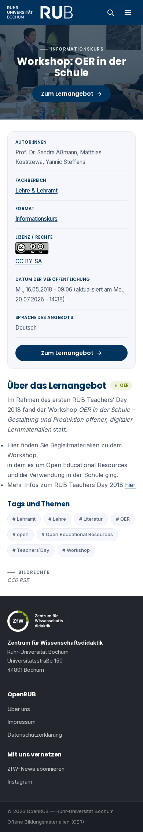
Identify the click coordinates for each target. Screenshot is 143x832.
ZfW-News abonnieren (36, 769)
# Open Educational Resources (77, 534)
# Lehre (57, 519)
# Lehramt (24, 519)
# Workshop (76, 550)
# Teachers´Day (31, 550)
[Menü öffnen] (128, 12)
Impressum (21, 722)
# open (20, 534)
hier (130, 484)
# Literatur (91, 519)
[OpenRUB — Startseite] (40, 12)
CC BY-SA (28, 261)
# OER (123, 519)
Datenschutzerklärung (34, 735)
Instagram (19, 781)
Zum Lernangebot (67, 94)
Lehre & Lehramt (36, 190)
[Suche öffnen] (110, 12)
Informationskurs (36, 218)
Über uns (18, 709)
